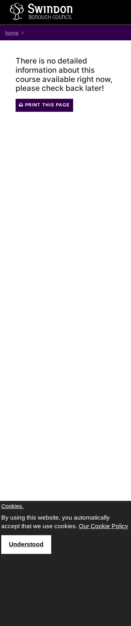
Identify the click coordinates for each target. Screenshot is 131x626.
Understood (26, 544)
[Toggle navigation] (105, 12)
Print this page (46, 105)
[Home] (41, 11)
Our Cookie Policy (103, 526)
